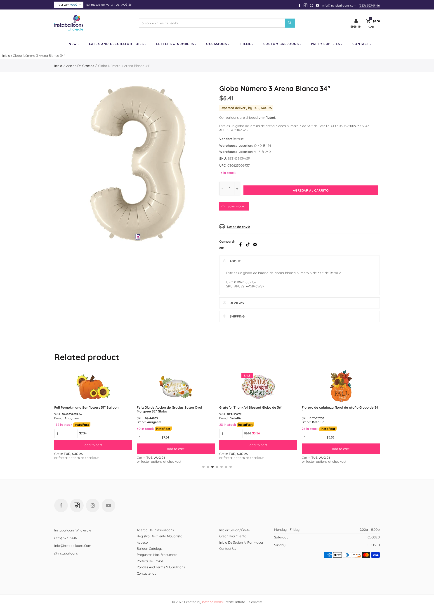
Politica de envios (150, 561)
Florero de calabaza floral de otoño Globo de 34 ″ (340, 409)
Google (305, 5)
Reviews (237, 303)
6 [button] (226, 467)
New (73, 44)
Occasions (216, 44)
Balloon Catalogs (150, 548)
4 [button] (217, 467)
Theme (245, 44)
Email (255, 244)
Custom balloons (281, 44)
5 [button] (221, 467)
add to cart (93, 445)
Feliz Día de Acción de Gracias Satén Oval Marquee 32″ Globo (169, 409)
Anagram (72, 418)
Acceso (142, 542)
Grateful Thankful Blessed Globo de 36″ (250, 407)
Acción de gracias (80, 66)
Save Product (237, 206)
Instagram (92, 505)
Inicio (6, 55)
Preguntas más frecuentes (157, 554)
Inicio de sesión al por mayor (241, 542)
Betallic (238, 139)
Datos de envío (238, 227)
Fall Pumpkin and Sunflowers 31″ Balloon (86, 407)
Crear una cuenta (232, 536)
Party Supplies (325, 44)
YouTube (108, 505)
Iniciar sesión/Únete (234, 530)
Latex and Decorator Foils (116, 44)
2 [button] (208, 467)
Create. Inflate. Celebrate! (232, 602)
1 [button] (203, 467)
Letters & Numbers (175, 44)
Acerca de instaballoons (155, 530)
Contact (360, 44)
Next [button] (379, 418)
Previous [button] (55, 418)
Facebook (240, 244)
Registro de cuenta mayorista (159, 536)
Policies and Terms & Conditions (161, 567)
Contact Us (227, 548)
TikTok (248, 244)
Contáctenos (146, 573)
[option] (93, 415)
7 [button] (230, 467)
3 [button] (212, 467)
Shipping (237, 316)
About (235, 261)
